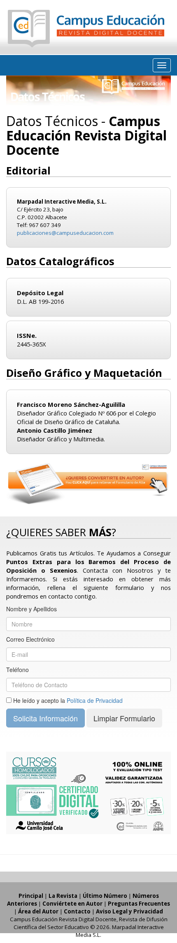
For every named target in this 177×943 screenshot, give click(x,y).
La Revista (63, 895)
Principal (31, 895)
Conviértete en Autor (72, 903)
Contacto (77, 911)
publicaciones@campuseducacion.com (65, 232)
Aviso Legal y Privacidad (129, 911)
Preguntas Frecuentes (139, 903)
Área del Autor (38, 911)
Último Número (105, 895)
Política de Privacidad (95, 700)
